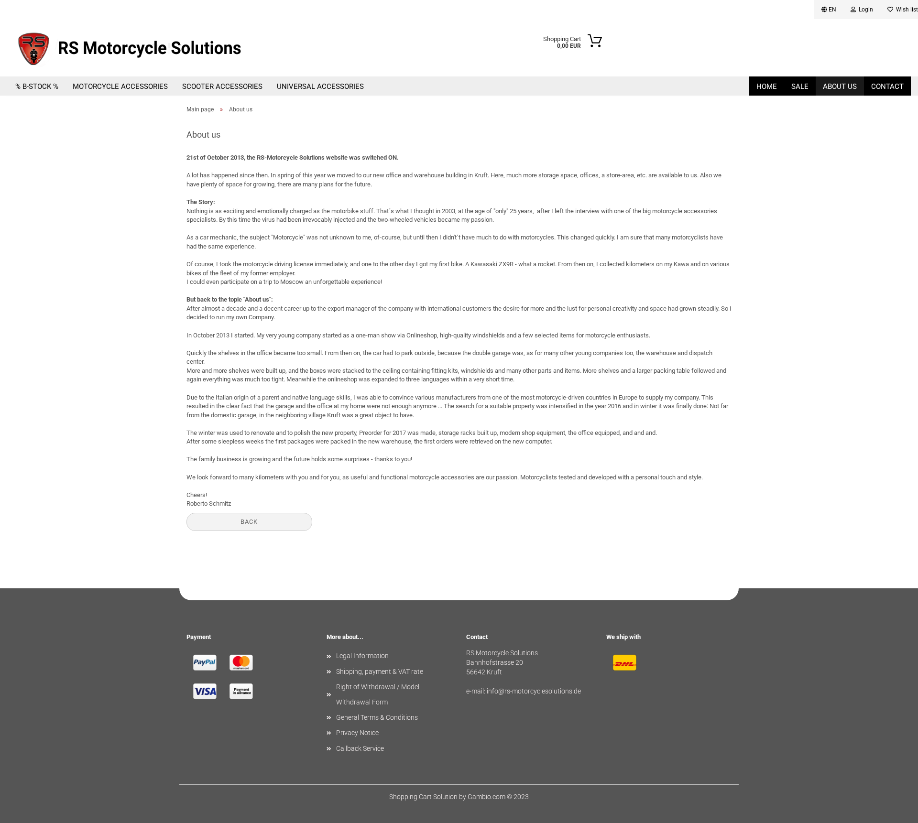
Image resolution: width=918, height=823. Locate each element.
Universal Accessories (320, 86)
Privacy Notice (357, 732)
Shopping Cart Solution (423, 797)
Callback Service (360, 748)
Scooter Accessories (222, 86)
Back (249, 521)
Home (766, 86)
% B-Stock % (36, 86)
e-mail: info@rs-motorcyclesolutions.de (523, 691)
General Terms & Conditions (377, 717)
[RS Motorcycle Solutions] (148, 47)
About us (840, 86)
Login (864, 9)
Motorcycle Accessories (120, 86)
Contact (887, 86)
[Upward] (891, 808)
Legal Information (362, 656)
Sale (800, 86)
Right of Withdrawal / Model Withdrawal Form (377, 694)
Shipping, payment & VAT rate (379, 671)
